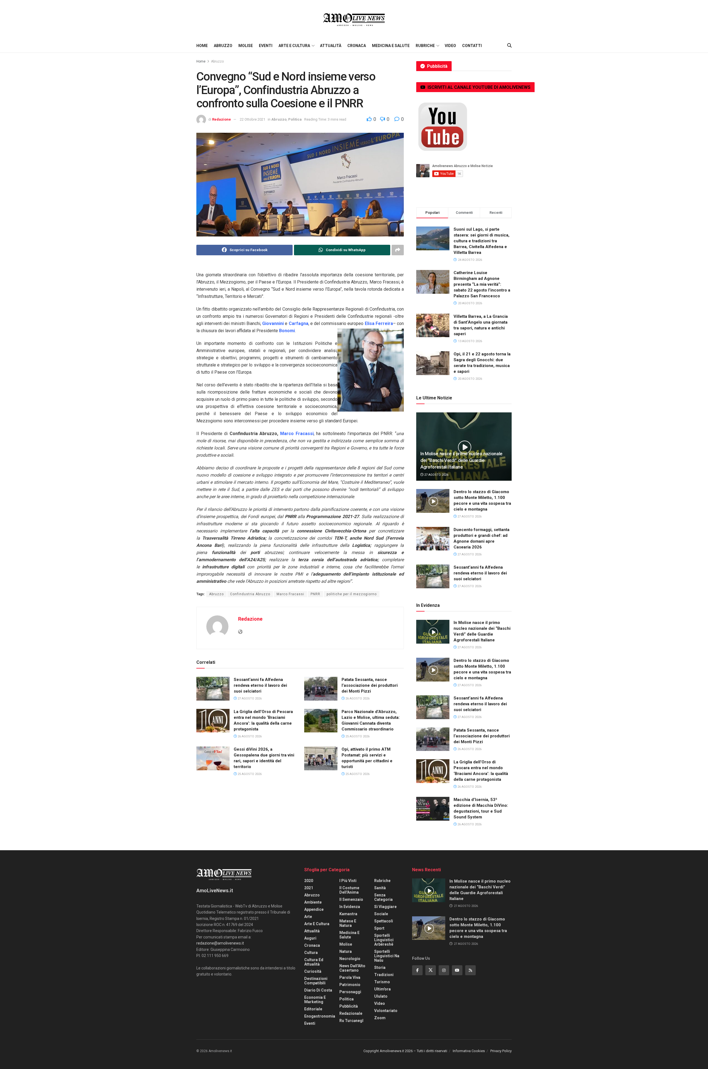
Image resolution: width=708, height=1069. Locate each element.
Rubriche (425, 45)
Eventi (265, 45)
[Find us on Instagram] (444, 970)
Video (450, 45)
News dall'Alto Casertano (352, 968)
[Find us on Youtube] (457, 970)
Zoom (380, 1018)
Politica (295, 119)
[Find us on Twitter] (430, 970)
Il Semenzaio (351, 899)
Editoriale (313, 1009)
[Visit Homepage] (354, 19)
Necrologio (349, 958)
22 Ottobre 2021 (252, 119)
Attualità (330, 45)
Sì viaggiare (385, 906)
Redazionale (350, 1013)
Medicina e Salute (391, 45)
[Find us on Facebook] (417, 970)
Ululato (380, 996)
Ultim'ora (382, 989)
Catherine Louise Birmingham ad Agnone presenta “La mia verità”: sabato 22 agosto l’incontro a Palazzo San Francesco (482, 284)
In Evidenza (349, 906)
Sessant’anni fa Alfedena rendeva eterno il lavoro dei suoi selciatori (260, 685)
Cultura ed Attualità (313, 962)
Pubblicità (348, 1006)
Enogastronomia (319, 1016)
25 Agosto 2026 (357, 736)
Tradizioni (384, 974)
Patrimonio (349, 984)
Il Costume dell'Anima (349, 890)
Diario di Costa (318, 990)
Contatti (472, 45)
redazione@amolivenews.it (220, 943)
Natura (345, 951)
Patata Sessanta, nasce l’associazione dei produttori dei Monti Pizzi (370, 685)
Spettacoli (383, 921)
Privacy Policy (501, 1051)
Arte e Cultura (294, 45)
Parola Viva (349, 977)
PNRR (315, 594)
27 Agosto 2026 (249, 698)
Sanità (380, 888)
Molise (245, 45)
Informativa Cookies (469, 1051)
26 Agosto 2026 (357, 698)
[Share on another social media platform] (398, 250)
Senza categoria (383, 897)
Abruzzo (223, 45)
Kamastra (348, 914)
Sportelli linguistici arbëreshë (384, 939)
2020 (308, 880)
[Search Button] (509, 46)
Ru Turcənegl (351, 1020)
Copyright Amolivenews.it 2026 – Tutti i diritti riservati (405, 1051)
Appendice (314, 909)
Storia (380, 967)
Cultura (311, 952)
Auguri (310, 938)
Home (202, 45)
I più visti (347, 880)
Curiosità (312, 971)
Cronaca (356, 45)
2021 (308, 888)
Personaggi (350, 992)
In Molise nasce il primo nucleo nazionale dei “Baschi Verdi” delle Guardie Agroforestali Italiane (461, 460)
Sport (379, 928)
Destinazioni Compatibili (315, 980)
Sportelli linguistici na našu (386, 956)
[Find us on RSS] (470, 970)
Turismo (382, 982)
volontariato (385, 1010)
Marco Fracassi (290, 594)
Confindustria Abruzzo (250, 594)
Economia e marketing (315, 999)
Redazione (221, 119)
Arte (308, 916)
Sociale (381, 914)
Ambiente (313, 902)
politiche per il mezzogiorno (352, 594)
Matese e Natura (347, 923)
